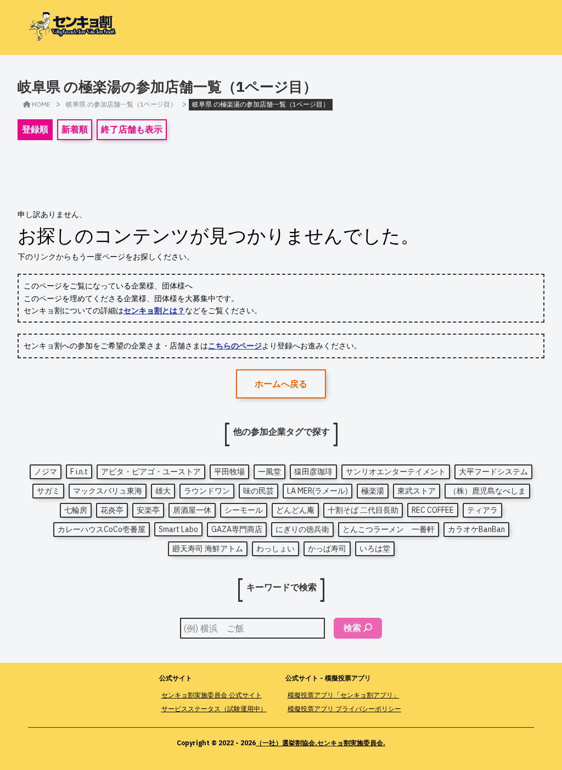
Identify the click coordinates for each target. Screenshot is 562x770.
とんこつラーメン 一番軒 (388, 529)
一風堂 (269, 472)
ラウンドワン (207, 491)
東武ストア (416, 491)
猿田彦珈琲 (313, 472)
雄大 (163, 491)
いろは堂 (374, 548)
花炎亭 (111, 510)
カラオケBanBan (476, 529)
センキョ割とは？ (154, 310)
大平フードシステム (493, 472)
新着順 (74, 129)
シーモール (243, 510)
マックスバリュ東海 (107, 491)
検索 (352, 627)
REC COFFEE (433, 510)
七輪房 (75, 510)
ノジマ (45, 472)
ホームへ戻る (281, 383)
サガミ (48, 491)
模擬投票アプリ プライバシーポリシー (344, 709)
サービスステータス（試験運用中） (214, 709)
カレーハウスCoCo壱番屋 (101, 529)
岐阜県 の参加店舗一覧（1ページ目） (121, 104)
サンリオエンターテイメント (396, 472)
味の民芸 (258, 491)
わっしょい (275, 548)
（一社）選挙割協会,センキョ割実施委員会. (320, 743)
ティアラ (482, 510)
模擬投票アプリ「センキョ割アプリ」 (344, 695)
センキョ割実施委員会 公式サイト (211, 695)
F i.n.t (79, 472)
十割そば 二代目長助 (363, 510)
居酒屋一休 (192, 510)
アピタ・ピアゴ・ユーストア (151, 472)
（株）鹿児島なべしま (487, 491)
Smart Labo (178, 529)
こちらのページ (235, 346)
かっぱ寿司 (327, 548)
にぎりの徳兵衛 (302, 529)
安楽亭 (148, 510)
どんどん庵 (295, 510)
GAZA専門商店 (236, 529)
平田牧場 (229, 472)
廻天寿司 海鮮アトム (207, 548)
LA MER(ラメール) (317, 491)
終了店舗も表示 (131, 129)
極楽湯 (372, 491)
